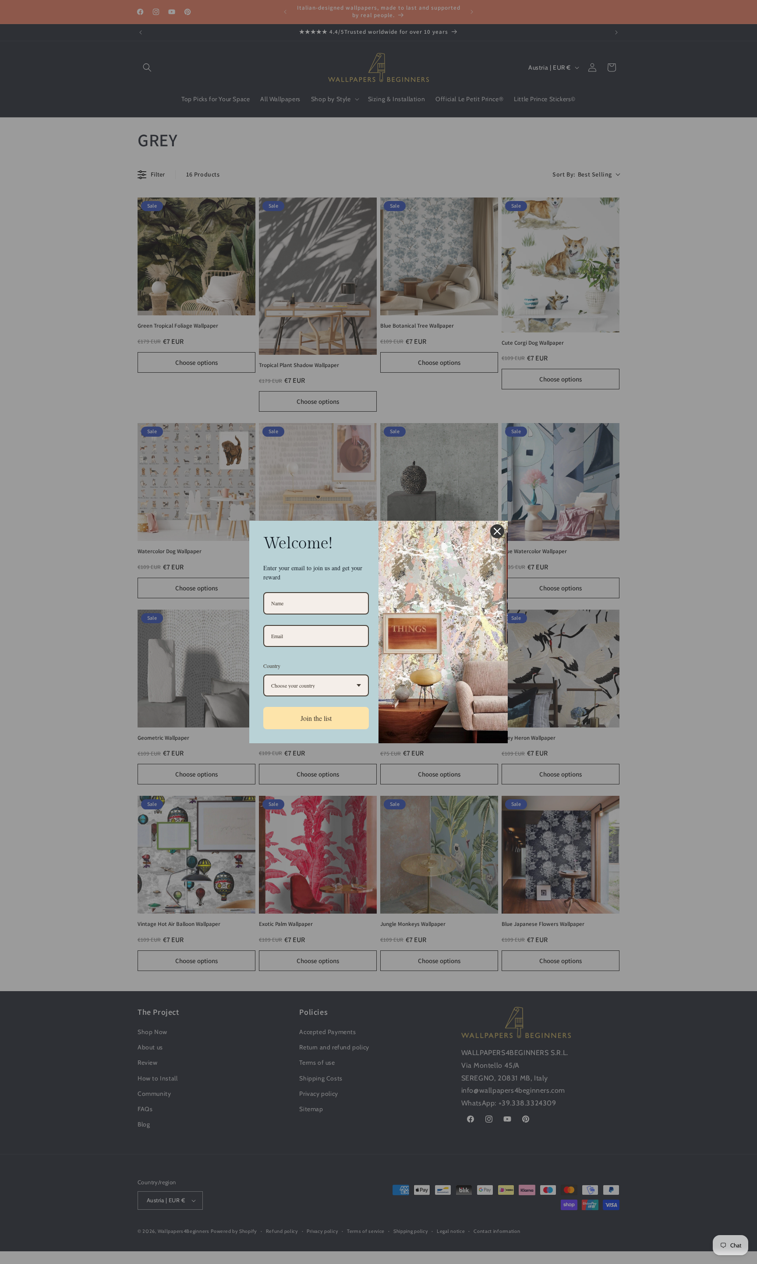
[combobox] (316, 685)
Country (271, 665)
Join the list (316, 718)
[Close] (497, 531)
